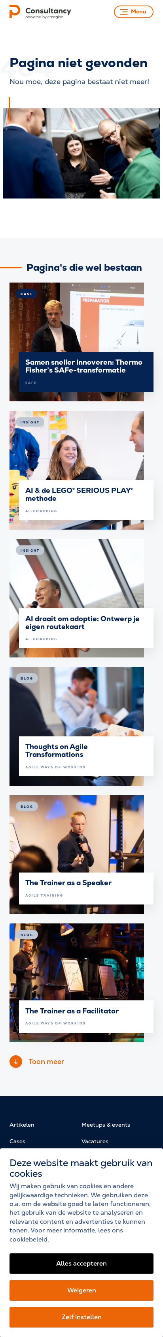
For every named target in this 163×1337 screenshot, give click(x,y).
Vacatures (95, 1141)
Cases (17, 1141)
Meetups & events (106, 1124)
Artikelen (21, 1124)
